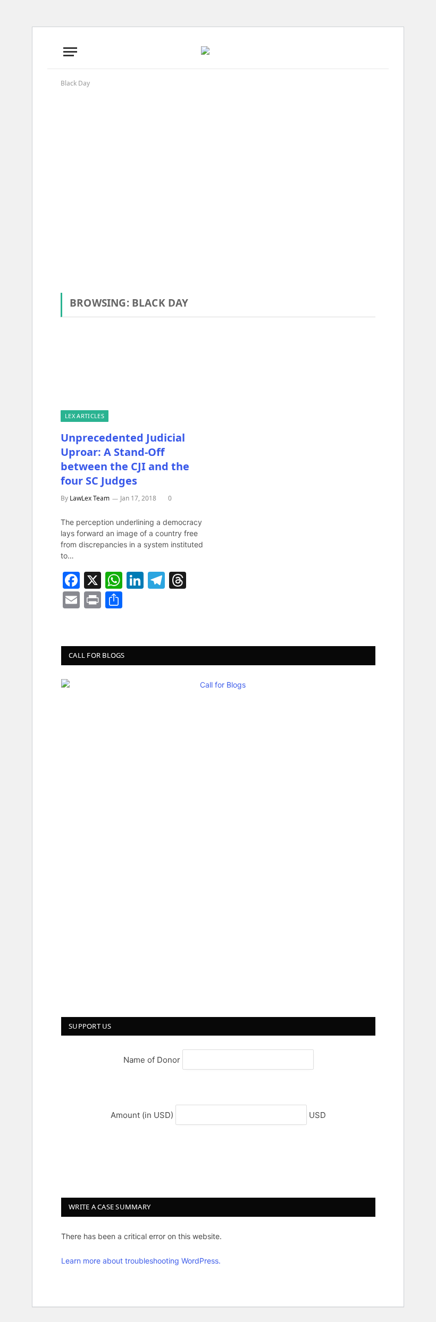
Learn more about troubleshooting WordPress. (141, 1260)
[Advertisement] (218, 180)
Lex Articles (84, 416)
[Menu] (70, 52)
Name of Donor (152, 1060)
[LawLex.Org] (218, 51)
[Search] (372, 52)
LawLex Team (90, 498)
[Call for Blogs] (218, 836)
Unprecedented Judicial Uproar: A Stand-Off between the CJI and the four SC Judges (125, 459)
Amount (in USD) (143, 1115)
